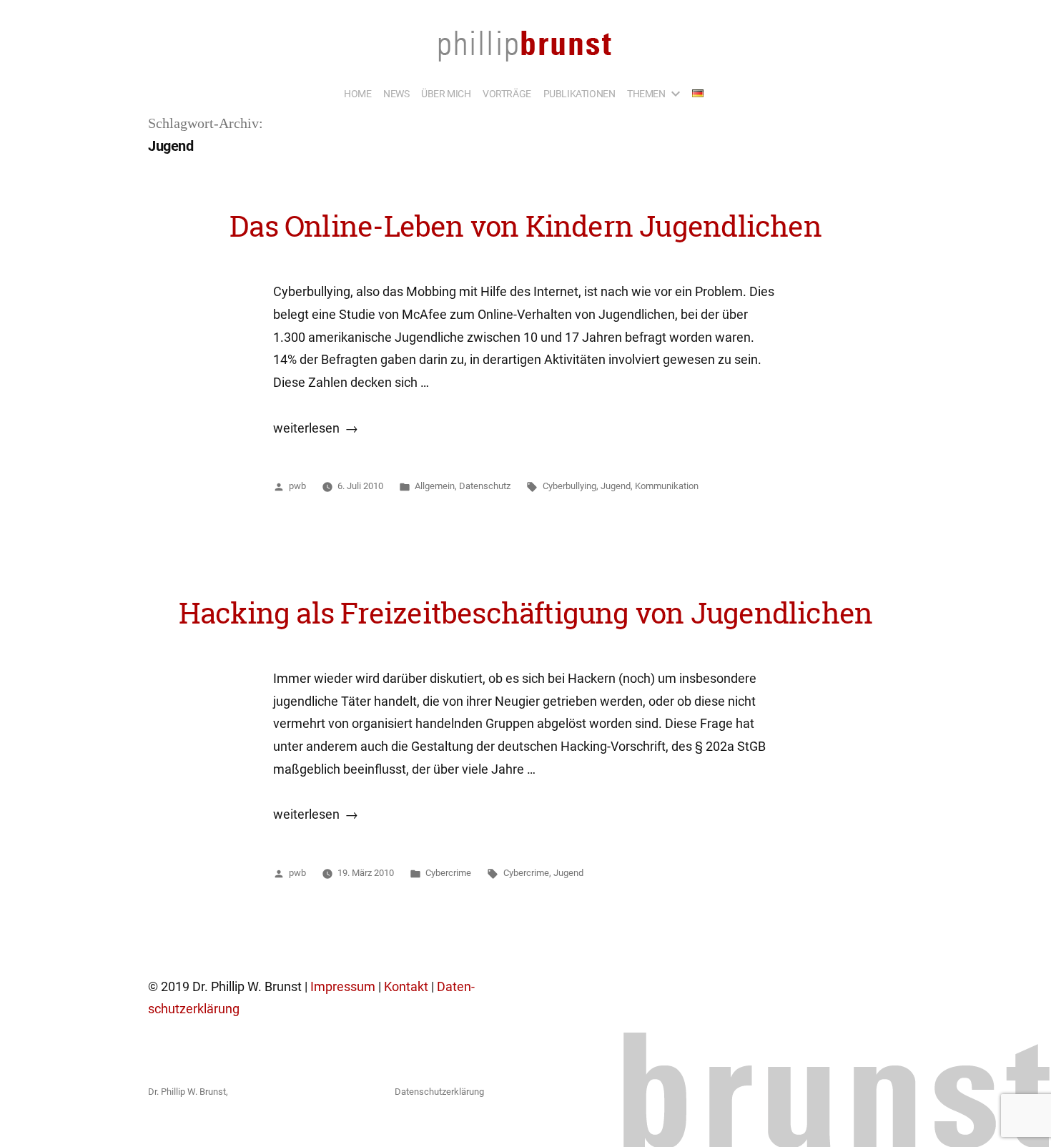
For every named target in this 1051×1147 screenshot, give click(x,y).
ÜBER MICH (445, 93)
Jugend (616, 486)
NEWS (396, 93)
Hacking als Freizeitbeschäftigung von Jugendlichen (525, 612)
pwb (297, 486)
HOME (357, 93)
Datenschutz (484, 486)
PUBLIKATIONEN (579, 93)
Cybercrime (448, 872)
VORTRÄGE (507, 93)
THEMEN (646, 93)
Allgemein (435, 486)
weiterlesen (312, 428)
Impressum (342, 987)
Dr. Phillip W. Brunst (187, 1091)
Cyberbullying (569, 486)
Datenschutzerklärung (439, 1091)
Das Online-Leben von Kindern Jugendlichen (525, 226)
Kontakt (406, 987)
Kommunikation (667, 486)
